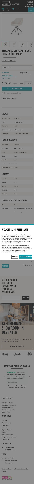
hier (25, 252)
